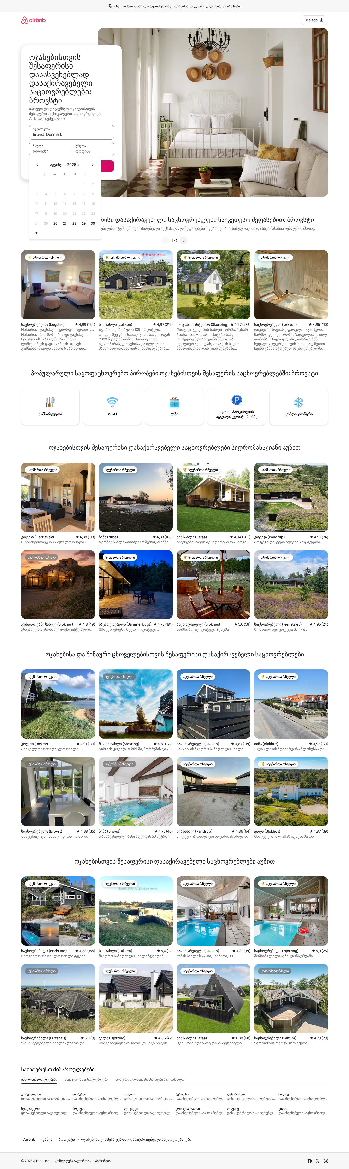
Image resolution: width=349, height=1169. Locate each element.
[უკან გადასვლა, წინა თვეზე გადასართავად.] (37, 164)
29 (84, 223)
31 (36, 233)
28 (74, 223)
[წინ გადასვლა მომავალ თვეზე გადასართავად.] (92, 164)
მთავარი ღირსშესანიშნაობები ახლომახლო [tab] (149, 1079)
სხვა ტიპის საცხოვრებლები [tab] (86, 1079)
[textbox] (50, 151)
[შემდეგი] (183, 240)
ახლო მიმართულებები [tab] (39, 1079)
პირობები (103, 1161)
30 (93, 223)
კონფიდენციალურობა (73, 1161)
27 (65, 223)
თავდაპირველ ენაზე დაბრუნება (215, 6)
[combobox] (71, 134)
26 (55, 223)
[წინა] (166, 240)
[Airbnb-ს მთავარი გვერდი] (33, 20)
